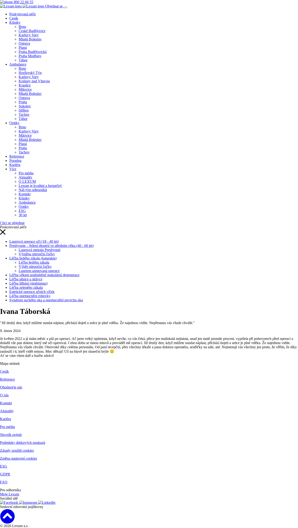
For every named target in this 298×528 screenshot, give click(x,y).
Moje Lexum (9, 494)
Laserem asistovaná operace (39, 271)
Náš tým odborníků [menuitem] (33, 190)
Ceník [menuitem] (13, 18)
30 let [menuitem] (23, 215)
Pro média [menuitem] (26, 173)
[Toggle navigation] (65, 7)
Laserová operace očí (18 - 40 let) (34, 241)
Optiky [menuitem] (14, 123)
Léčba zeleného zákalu (26, 287)
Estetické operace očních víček (31, 292)
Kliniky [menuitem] (14, 22)
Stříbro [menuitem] (24, 110)
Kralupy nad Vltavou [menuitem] (34, 81)
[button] (3, 234)
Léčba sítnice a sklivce (25, 279)
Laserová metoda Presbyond (39, 250)
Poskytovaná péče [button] (22, 14)
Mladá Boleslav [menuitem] (30, 39)
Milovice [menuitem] (25, 89)
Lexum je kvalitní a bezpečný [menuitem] (40, 186)
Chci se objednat (12, 223)
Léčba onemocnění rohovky (30, 296)
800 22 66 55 (23, 2)
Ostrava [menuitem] (24, 43)
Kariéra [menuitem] (14, 165)
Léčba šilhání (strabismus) (28, 283)
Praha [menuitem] (23, 102)
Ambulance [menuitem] (17, 64)
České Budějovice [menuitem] (32, 31)
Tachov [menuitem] (24, 114)
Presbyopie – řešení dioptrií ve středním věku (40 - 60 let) (51, 246)
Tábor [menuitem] (23, 60)
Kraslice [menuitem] (25, 85)
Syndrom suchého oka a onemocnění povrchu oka (46, 300)
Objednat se (54, 6)
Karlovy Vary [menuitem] (29, 35)
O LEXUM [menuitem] (27, 181)
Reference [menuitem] (16, 156)
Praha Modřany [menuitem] (30, 56)
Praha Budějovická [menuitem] (33, 52)
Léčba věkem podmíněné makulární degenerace (44, 275)
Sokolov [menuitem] (25, 106)
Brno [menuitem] (22, 27)
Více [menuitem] (12, 169)
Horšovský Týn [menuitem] (30, 73)
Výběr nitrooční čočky (35, 267)
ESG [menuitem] (22, 211)
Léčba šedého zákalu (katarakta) (33, 258)
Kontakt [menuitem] (24, 194)
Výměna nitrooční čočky (37, 254)
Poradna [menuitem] (15, 161)
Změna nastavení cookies (18, 458)
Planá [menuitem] (23, 48)
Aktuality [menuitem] (25, 177)
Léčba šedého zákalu (34, 262)
